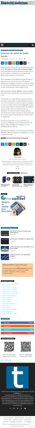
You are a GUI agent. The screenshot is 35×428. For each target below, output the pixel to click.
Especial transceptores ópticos (9, 313)
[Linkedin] (17, 63)
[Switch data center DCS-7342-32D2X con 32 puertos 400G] (5, 249)
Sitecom (17, 50)
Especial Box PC (6, 286)
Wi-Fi (21, 50)
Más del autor (24, 173)
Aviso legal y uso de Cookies (16, 421)
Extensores (12, 50)
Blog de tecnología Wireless (26, 396)
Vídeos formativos (7, 419)
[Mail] (14, 408)
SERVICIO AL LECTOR (19, 417)
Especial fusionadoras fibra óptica (10, 293)
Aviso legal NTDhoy (28, 421)
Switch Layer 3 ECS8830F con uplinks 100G (22, 239)
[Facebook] (2, 63)
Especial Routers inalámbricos (9, 303)
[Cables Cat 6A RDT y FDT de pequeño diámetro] (5, 257)
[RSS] (18, 408)
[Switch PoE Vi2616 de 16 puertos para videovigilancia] (5, 233)
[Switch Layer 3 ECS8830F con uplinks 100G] (5, 241)
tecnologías (27, 124)
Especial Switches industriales (9, 309)
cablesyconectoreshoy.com (23, 395)
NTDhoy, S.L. (18, 393)
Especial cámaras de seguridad (9, 289)
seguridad (20, 130)
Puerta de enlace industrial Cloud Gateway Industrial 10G (17, 185)
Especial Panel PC (6, 301)
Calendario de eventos (17, 419)
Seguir (31, 326)
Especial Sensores (6, 305)
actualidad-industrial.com (11, 395)
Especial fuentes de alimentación (10, 291)
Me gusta (31, 322)
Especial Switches (6, 307)
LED (8, 111)
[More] (28, 63)
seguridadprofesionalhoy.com (26, 403)
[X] (6, 63)
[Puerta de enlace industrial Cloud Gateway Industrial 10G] (17, 179)
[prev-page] (16, 189)
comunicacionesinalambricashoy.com (11, 396)
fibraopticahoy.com (10, 400)
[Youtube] (25, 408)
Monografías (28, 417)
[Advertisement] (17, 24)
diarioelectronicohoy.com (7, 398)
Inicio (2, 48)
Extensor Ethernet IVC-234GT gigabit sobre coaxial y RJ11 (5, 185)
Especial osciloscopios (7, 297)
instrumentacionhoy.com (7, 403)
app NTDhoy (5, 421)
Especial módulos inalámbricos (9, 295)
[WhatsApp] (13, 63)
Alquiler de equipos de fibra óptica (10, 284)
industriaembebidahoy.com (11, 402)
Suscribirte (30, 333)
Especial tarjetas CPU (7, 311)
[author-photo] (17, 151)
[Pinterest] (10, 63)
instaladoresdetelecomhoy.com (25, 402)
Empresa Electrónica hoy (19, 398)
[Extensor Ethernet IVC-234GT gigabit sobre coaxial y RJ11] (6, 179)
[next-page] (18, 189)
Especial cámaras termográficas (10, 288)
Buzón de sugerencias (8, 417)
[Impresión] (25, 63)
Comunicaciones (7, 48)
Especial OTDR (6, 299)
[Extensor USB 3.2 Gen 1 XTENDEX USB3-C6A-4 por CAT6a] (29, 179)
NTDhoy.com (16, 403)
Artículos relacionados (13, 173)
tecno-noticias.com (17, 405)
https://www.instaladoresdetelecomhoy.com (17, 159)
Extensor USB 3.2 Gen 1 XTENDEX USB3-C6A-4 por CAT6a (28, 185)
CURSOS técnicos (28, 419)
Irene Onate (5, 58)
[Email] (21, 63)
